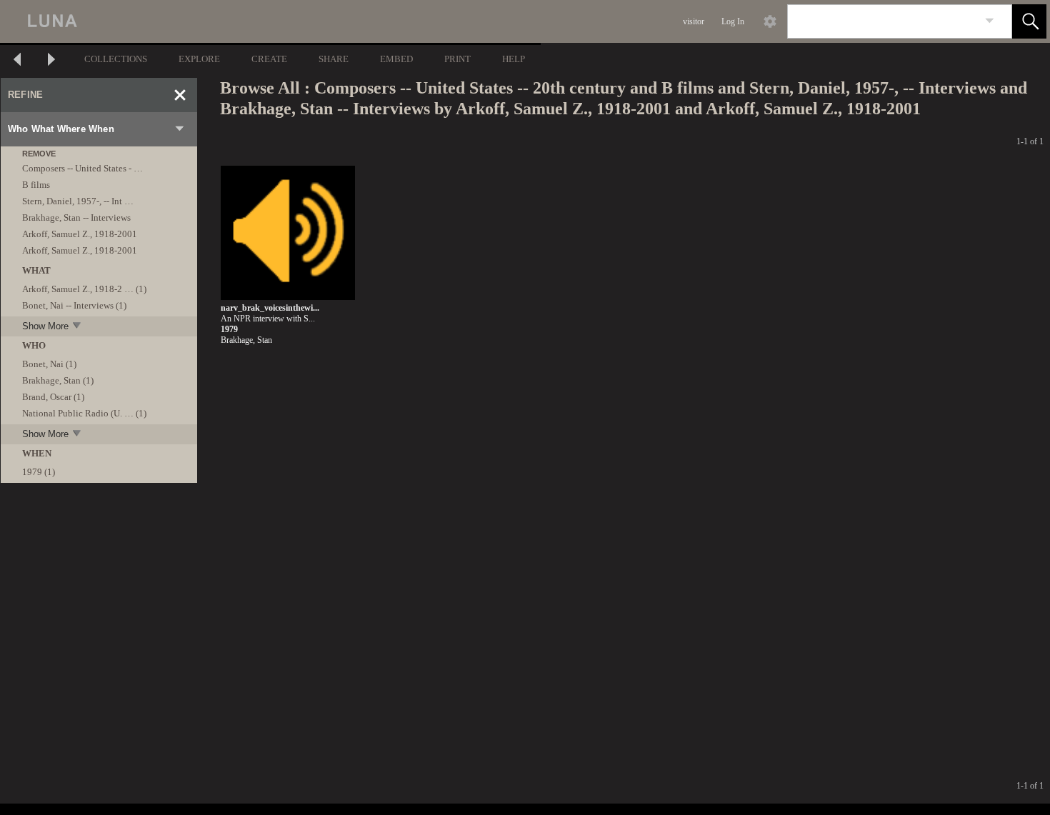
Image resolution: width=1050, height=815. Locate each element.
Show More (45, 326)
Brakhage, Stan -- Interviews (76, 217)
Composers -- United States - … (82, 168)
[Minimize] (180, 95)
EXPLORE (199, 59)
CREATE (269, 59)
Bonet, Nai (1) (49, 364)
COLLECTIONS (115, 59)
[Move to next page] (51, 61)
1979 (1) (38, 471)
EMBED (396, 59)
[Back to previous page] (17, 61)
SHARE (334, 59)
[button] (1029, 21)
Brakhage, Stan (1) (58, 380)
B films (36, 184)
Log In (732, 21)
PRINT (457, 59)
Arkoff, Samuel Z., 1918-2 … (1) (84, 289)
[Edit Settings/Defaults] (770, 21)
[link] (989, 21)
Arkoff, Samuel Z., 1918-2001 (79, 234)
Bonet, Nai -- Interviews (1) (74, 305)
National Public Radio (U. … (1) (84, 413)
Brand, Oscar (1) (53, 396)
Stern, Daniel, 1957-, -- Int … (78, 201)
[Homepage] (269, 21)
